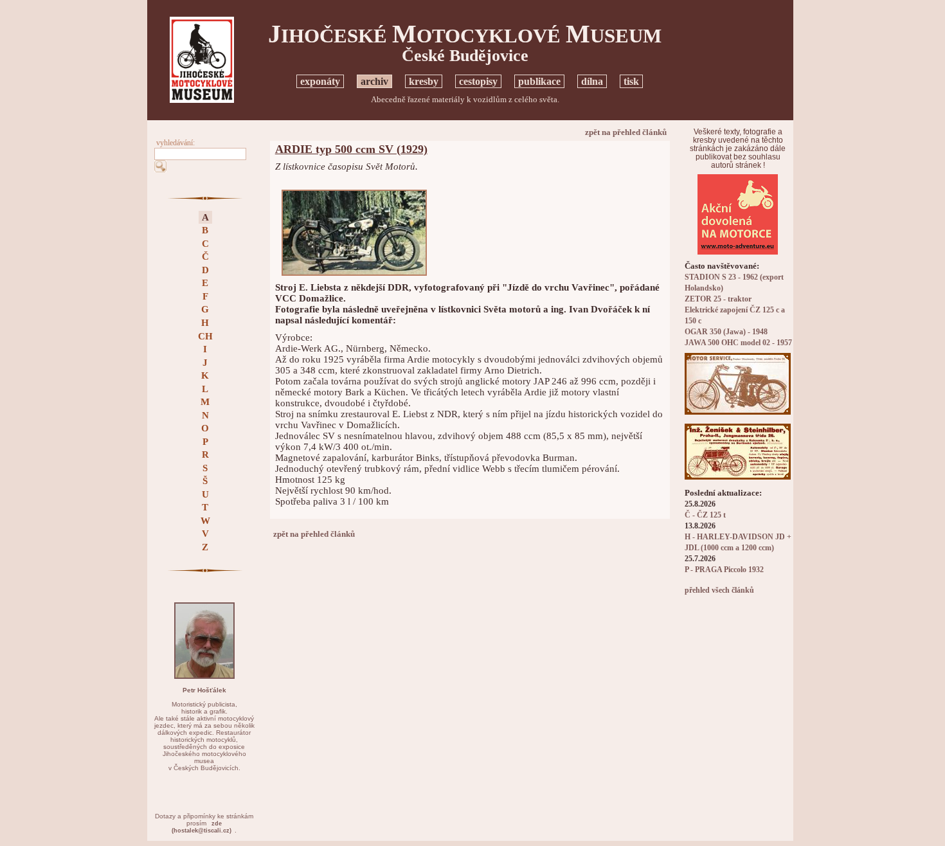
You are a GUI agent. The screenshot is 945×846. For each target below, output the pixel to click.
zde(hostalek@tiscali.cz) (201, 827)
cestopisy (478, 81)
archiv (374, 81)
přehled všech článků (719, 590)
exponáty (320, 81)
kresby (423, 81)
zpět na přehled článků (626, 132)
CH (205, 336)
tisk (631, 81)
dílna (592, 81)
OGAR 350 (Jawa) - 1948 (726, 332)
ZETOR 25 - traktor (718, 299)
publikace (539, 81)
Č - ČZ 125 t (705, 515)
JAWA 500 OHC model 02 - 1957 (738, 343)
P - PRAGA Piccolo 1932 (724, 570)
